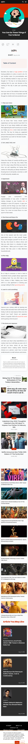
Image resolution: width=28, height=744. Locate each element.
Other (13, 30)
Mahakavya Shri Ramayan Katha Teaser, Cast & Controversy (13, 597)
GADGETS (5, 638)
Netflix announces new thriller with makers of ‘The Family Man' (14, 453)
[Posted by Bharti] (14, 50)
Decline (22, 742)
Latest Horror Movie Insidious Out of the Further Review (12, 502)
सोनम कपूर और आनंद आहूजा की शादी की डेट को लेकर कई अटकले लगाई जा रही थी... (17, 391)
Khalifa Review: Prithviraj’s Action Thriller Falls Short (12, 559)
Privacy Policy (8, 730)
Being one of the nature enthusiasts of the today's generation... (12, 380)
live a (12, 130)
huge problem (19, 72)
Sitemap (8, 725)
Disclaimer (21, 730)
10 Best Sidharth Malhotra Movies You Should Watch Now (12, 705)
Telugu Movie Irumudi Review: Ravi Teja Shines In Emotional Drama (12, 521)
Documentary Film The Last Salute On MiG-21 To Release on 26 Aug (13, 578)
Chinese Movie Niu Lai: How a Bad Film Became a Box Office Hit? (12, 616)
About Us (19, 725)
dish (23, 201)
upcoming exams (20, 285)
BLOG (14, 418)
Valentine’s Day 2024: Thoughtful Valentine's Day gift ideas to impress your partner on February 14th (14, 424)
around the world (22, 316)
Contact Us (14, 728)
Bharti (10, 55)
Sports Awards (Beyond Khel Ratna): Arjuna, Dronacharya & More (14, 540)
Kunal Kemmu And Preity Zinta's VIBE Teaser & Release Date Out (13, 483)
